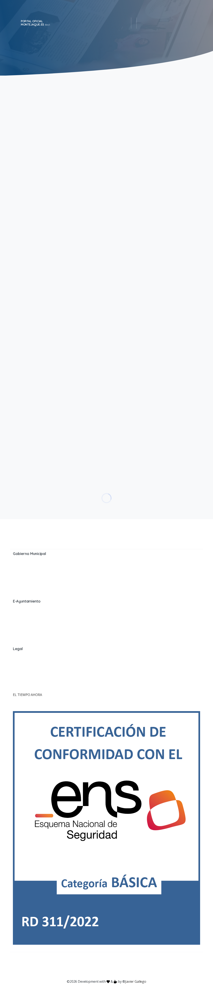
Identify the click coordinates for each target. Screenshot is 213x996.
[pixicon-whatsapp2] (131, 966)
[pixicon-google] (106, 966)
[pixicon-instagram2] (90, 966)
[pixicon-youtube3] (98, 966)
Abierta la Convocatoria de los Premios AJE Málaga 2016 (153, 422)
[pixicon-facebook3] (73, 966)
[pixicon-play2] (115, 966)
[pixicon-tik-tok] (140, 966)
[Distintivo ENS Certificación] (106, 827)
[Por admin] (18, 155)
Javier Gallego (135, 981)
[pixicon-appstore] (123, 966)
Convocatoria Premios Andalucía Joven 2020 (143, 319)
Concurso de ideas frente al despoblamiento (151, 204)
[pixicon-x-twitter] (81, 966)
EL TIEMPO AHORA (27, 694)
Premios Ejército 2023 (142, 106)
